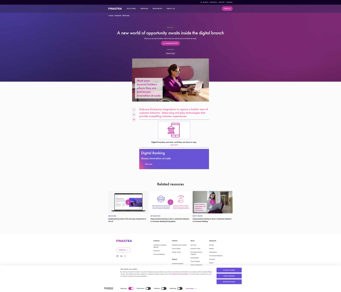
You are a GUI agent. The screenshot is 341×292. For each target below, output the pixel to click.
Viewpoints (118, 15)
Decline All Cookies (229, 281)
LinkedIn (117, 256)
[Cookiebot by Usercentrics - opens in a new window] (108, 288)
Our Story (193, 245)
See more (148, 164)
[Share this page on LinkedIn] (134, 109)
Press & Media (195, 261)
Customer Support (177, 263)
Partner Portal (176, 252)
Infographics (213, 252)
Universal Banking (158, 254)
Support (221, 2)
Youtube (121, 256)
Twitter (125, 256)
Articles (211, 245)
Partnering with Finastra (179, 245)
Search (205, 2)
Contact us (122, 250)
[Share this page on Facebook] (134, 119)
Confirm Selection (229, 276)
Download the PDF (172, 43)
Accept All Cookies (229, 270)
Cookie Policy (207, 272)
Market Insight (170, 53)
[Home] (115, 9)
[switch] (148, 288)
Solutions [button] (131, 8)
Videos (211, 263)
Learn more (174, 145)
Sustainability (195, 258)
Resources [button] (157, 8)
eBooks (211, 248)
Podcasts (212, 259)
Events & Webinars (196, 265)
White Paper (126, 15)
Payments (156, 251)
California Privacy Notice (180, 274)
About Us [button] (171, 8)
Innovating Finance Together (196, 253)
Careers (229, 2)
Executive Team (195, 248)
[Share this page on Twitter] (134, 114)
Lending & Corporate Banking (159, 246)
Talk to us (227, 8)
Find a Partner (176, 248)
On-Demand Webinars (216, 256)
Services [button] (144, 8)
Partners (213, 2)
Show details (190, 288)
